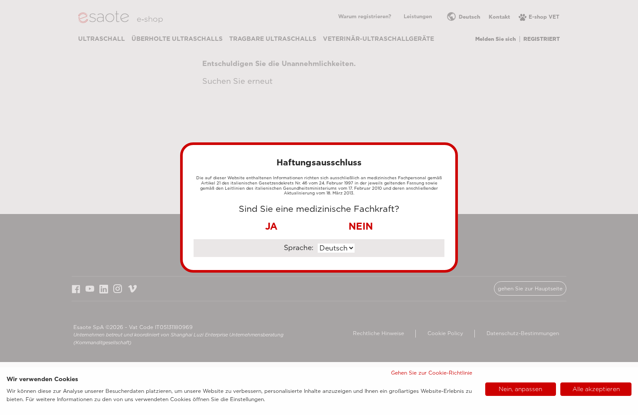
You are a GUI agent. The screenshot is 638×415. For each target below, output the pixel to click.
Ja (271, 226)
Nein (361, 226)
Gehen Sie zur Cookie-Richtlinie (431, 372)
